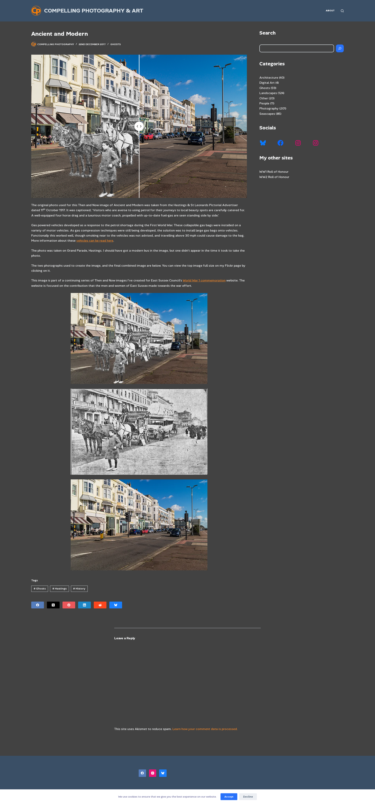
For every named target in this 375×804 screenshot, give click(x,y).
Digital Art (267, 83)
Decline (248, 796)
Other (263, 98)
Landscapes (268, 93)
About (330, 10)
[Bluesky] (115, 605)
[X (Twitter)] (53, 605)
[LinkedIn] (84, 605)
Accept (228, 796)
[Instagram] (152, 773)
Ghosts (115, 44)
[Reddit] (100, 605)
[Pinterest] (68, 605)
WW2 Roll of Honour (274, 177)
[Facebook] (37, 605)
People (264, 103)
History (79, 588)
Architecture (268, 78)
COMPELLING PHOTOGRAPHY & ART (93, 10)
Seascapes (267, 114)
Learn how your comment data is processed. (205, 729)
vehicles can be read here (94, 241)
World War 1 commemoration (204, 280)
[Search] (342, 10)
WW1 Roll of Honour (273, 172)
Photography (269, 108)
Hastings (59, 588)
